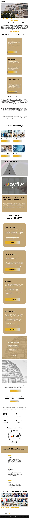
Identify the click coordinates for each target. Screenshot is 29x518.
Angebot (9, 516)
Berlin (9, 513)
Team (3, 517)
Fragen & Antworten (17, 516)
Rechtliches (12, 516)
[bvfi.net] (3, 1)
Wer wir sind (24, 516)
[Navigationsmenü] (27, 1)
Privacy (27, 516)
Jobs (1, 517)
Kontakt (21, 516)
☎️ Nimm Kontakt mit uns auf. (14, 31)
